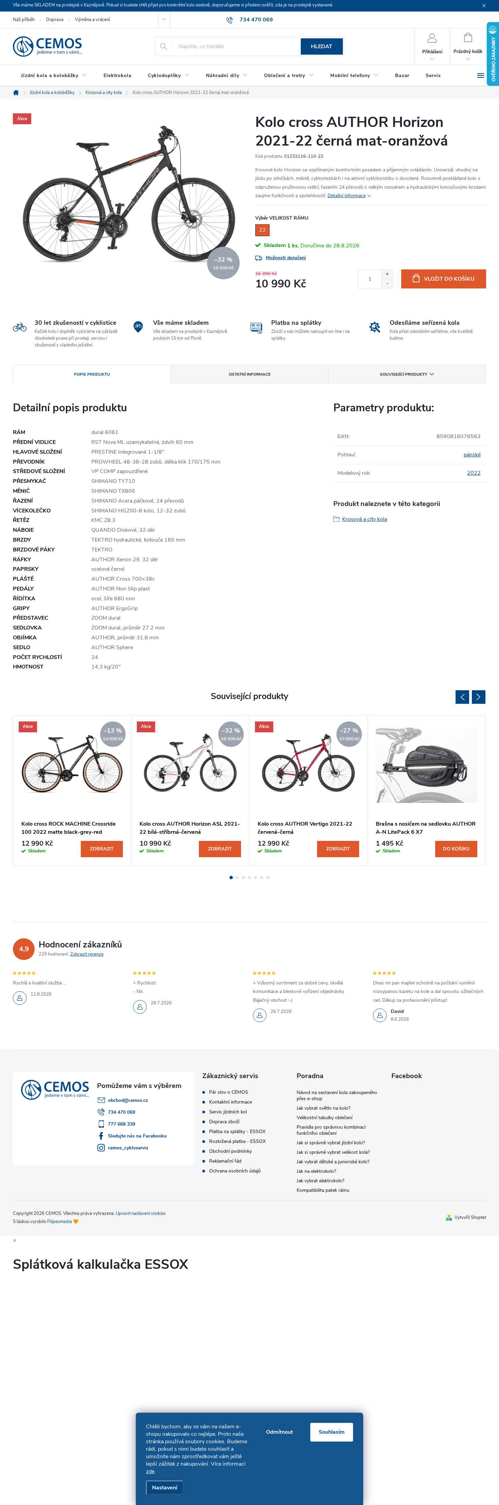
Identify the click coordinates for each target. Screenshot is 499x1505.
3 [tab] (243, 877)
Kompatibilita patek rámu (323, 1190)
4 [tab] (249, 877)
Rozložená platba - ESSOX (237, 1141)
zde (150, 1471)
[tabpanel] (72, 791)
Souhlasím (332, 1432)
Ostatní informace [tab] (250, 374)
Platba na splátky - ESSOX (237, 1131)
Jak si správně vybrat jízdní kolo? (331, 1143)
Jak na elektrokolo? (316, 1171)
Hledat (321, 46)
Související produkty (403, 374)
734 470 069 (121, 1112)
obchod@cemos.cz (128, 1100)
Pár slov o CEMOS (228, 1092)
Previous (462, 697)
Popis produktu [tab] (92, 374)
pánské (472, 454)
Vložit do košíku (449, 279)
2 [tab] (237, 877)
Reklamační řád (225, 1161)
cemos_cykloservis (128, 1148)
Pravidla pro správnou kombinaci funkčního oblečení (331, 1130)
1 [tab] (231, 877)
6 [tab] (261, 877)
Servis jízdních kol (228, 1112)
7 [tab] (268, 877)
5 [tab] (255, 877)
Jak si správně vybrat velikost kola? (333, 1152)
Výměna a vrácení (92, 20)
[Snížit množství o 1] (387, 283)
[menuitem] (54, 75)
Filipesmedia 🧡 (62, 1222)
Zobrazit (102, 849)
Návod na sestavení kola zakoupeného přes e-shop (337, 1095)
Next (478, 697)
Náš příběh (24, 20)
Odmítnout (279, 1432)
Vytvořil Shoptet (470, 1218)
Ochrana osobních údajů (235, 1171)
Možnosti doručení (286, 258)
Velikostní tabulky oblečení (324, 1117)
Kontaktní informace (230, 1102)
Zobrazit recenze (87, 954)
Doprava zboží (224, 1122)
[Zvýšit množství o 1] (387, 274)
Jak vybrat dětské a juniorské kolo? (333, 1162)
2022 (474, 473)
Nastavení (164, 1487)
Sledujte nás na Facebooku (137, 1136)
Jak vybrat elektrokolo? (320, 1181)
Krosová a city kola (364, 519)
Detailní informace (347, 195)
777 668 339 (121, 1124)
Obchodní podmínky (230, 1151)
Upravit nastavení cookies (141, 1213)
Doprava (54, 20)
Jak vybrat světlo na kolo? (323, 1108)
